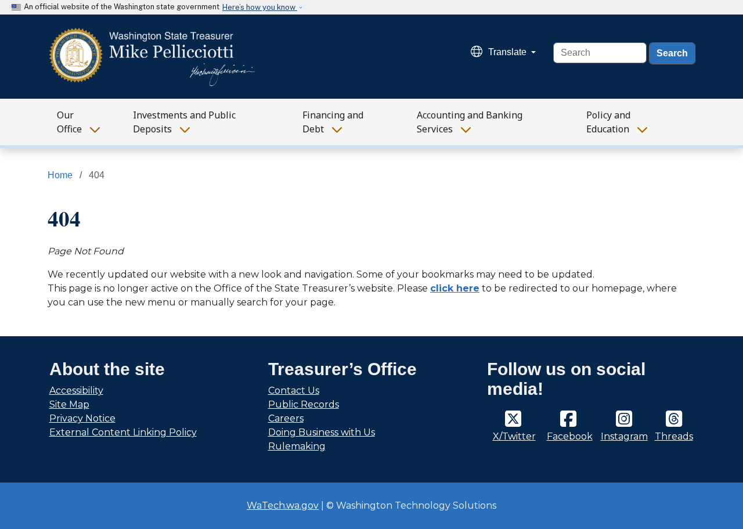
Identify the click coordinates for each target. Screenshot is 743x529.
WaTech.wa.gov (283, 505)
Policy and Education (608, 122)
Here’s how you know (259, 7)
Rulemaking (297, 446)
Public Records (303, 404)
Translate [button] (508, 52)
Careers (286, 418)
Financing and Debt (332, 122)
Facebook (570, 436)
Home (60, 175)
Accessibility (76, 390)
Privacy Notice (82, 418)
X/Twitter (514, 436)
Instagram (624, 436)
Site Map (69, 404)
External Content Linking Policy (123, 432)
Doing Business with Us (321, 432)
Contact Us (293, 390)
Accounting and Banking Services (469, 122)
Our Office (69, 122)
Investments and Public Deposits (184, 122)
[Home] (153, 56)
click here (454, 288)
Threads (674, 436)
